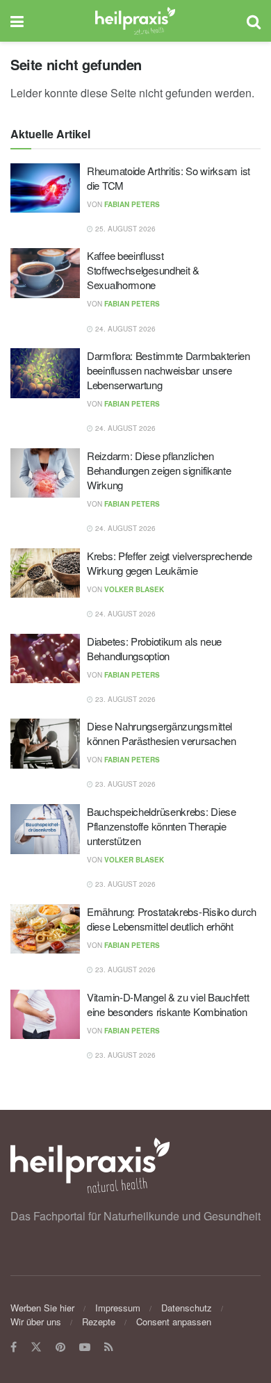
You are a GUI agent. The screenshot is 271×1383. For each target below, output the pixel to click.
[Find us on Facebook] (13, 1347)
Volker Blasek (134, 589)
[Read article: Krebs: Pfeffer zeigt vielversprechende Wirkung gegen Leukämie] (45, 573)
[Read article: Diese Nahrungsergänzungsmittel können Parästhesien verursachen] (45, 744)
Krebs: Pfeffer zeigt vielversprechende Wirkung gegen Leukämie (169, 563)
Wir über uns (35, 1321)
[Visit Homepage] (135, 21)
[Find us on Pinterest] (60, 1347)
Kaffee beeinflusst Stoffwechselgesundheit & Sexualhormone (143, 270)
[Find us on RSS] (108, 1347)
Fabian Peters (132, 204)
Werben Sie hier (42, 1307)
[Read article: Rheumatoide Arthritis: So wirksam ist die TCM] (45, 188)
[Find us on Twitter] (36, 1347)
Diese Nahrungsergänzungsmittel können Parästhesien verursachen (161, 733)
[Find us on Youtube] (84, 1347)
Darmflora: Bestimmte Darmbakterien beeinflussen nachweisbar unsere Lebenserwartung (168, 370)
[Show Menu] (17, 21)
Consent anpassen (173, 1321)
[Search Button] (254, 21)
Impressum (117, 1307)
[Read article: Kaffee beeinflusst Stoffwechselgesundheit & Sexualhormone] (45, 273)
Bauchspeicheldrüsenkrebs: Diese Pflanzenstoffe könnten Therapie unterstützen (161, 826)
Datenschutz (186, 1307)
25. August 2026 (124, 229)
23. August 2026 (124, 699)
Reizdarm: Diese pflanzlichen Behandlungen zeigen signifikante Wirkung (159, 470)
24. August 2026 (124, 329)
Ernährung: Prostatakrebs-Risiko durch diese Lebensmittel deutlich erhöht (171, 918)
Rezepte (98, 1321)
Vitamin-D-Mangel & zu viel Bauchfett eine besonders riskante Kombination (168, 1004)
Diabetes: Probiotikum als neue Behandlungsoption (154, 648)
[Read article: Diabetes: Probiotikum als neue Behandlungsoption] (45, 659)
